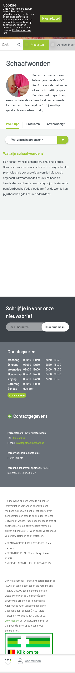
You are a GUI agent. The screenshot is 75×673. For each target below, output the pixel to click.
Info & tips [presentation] (12, 124)
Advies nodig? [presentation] (56, 124)
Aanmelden (33, 661)
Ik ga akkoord (51, 18)
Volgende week (17, 395)
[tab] (14, 125)
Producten (37, 44)
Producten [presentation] (33, 124)
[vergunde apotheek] (29, 652)
